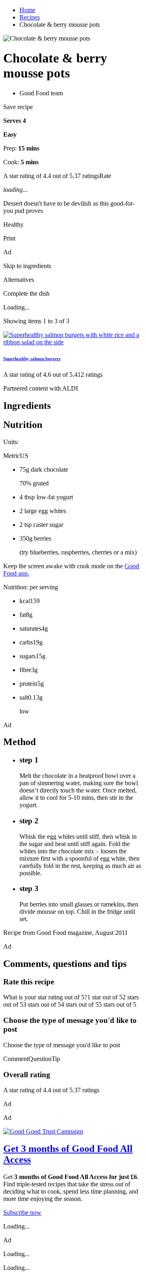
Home (27, 9)
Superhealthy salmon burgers (31, 358)
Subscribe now (22, 1212)
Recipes (29, 17)
